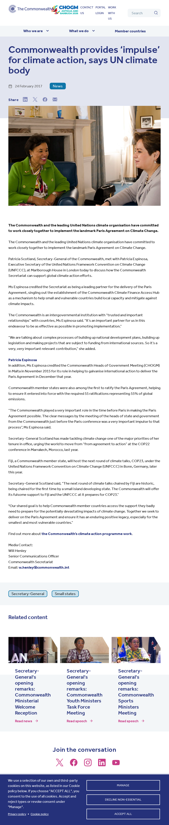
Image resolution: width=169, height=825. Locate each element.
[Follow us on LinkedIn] (102, 764)
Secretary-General (27, 593)
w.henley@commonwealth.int (44, 567)
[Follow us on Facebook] (73, 764)
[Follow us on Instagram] (88, 764)
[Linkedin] (25, 100)
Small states (65, 593)
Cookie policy (40, 814)
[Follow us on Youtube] (116, 764)
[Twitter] (35, 100)
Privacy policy (17, 814)
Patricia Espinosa (22, 360)
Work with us (112, 13)
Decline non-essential (123, 799)
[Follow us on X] (59, 764)
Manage (123, 785)
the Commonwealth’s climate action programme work (87, 533)
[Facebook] (45, 100)
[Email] (55, 100)
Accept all (123, 814)
